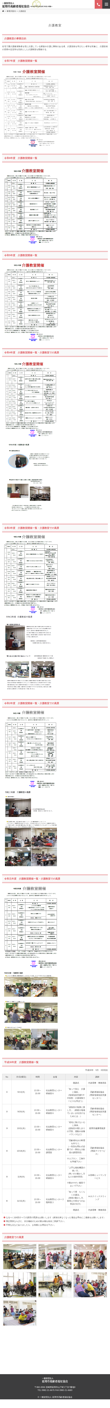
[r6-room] (30, 166)
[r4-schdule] (30, 263)
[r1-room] (30, 886)
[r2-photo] (30, 790)
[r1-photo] (31, 970)
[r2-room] (30, 711)
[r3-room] (30, 615)
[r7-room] (30, 69)
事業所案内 (11, 11)
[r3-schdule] (30, 536)
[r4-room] (30, 440)
